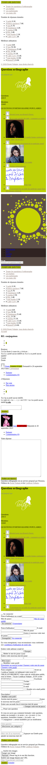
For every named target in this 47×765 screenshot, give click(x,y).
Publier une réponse (9, 478)
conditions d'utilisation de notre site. (17, 645)
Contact (9, 254)
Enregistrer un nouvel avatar (12, 665)
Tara (9, 26)
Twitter (26, 681)
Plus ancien (10, 385)
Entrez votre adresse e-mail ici (12, 649)
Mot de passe (6, 619)
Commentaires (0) (12, 375)
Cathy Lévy (12, 37)
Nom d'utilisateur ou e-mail (11, 616)
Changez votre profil (9, 667)
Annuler (4, 414)
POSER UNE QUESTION (11, 2)
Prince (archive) (13, 23)
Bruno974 (11, 60)
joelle (9, 21)
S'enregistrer (17, 623)
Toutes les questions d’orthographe (19, 6)
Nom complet (6, 670)
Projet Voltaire (15, 483)
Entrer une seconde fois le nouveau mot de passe (19, 704)
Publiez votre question (9, 740)
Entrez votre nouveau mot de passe (14, 656)
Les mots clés (11, 13)
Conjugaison (14, 368)
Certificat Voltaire (32, 483)
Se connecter (17, 638)
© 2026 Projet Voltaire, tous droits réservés (17, 64)
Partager (9, 373)
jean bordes (11, 34)
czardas (10, 30)
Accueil (4, 331)
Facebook (38, 679)
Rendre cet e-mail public (36, 689)
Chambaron (12, 28)
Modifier (4, 411)
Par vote (9, 383)
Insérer (4, 763)
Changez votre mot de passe (33, 665)
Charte (8, 256)
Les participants (12, 11)
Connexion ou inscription (10, 265)
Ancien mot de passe (9, 699)
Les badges (10, 9)
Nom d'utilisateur (7, 628)
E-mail (39, 628)
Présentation (10, 249)
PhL (9, 32)
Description (5, 694)
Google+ (27, 684)
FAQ (8, 252)
